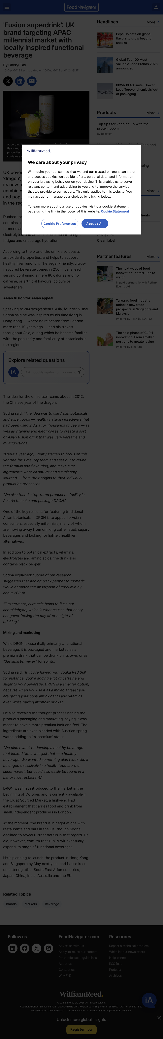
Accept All (95, 223)
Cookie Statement (115, 211)
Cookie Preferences (60, 223)
